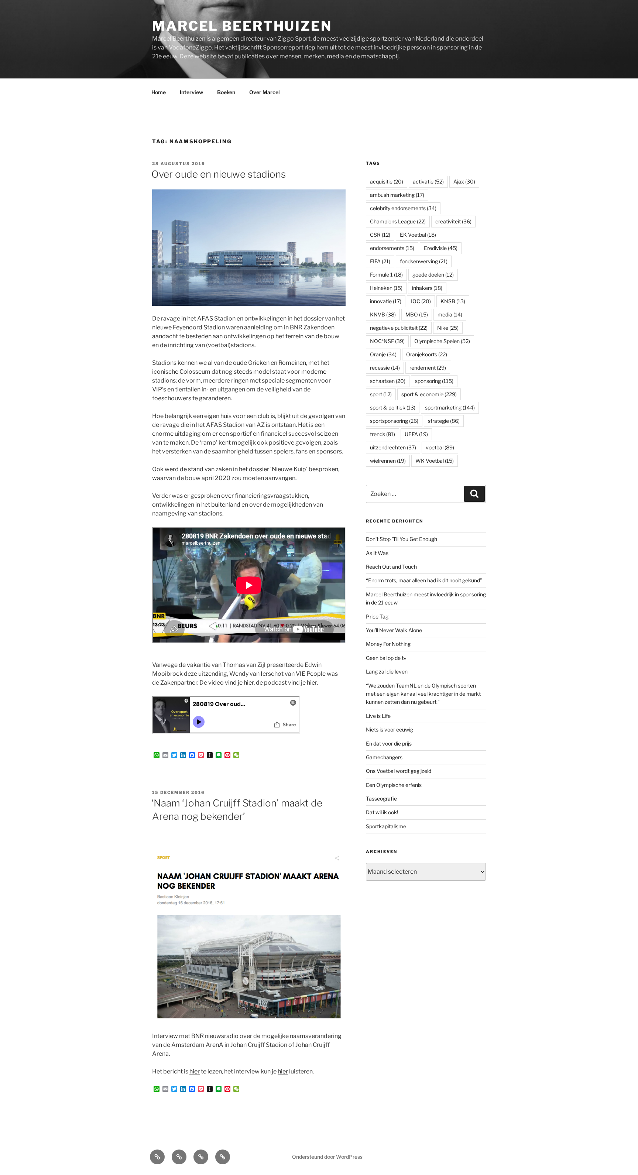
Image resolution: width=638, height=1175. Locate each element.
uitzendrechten (393, 447)
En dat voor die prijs (389, 743)
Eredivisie (440, 248)
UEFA (416, 434)
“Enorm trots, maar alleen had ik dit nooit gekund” (424, 580)
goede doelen (433, 274)
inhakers (427, 288)
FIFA (380, 261)
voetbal (440, 447)
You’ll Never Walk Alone (394, 630)
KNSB (452, 301)
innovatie (385, 301)
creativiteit (453, 221)
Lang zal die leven (387, 671)
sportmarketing (450, 407)
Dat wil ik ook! (382, 812)
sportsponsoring (394, 421)
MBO (416, 314)
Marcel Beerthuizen (242, 26)
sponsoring (434, 381)
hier (249, 682)
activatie (428, 181)
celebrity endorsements (403, 208)
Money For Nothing (388, 644)
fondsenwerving (423, 261)
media (450, 314)
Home (158, 92)
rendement (427, 367)
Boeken (226, 92)
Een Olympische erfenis (394, 785)
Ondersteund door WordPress (327, 1157)
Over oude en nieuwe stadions (218, 174)
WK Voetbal (434, 461)
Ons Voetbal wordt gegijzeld (398, 771)
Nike (448, 328)
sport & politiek (392, 407)
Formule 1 (386, 274)
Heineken (386, 288)
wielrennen (388, 461)
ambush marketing (397, 195)
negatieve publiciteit (399, 328)
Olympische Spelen (442, 341)
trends (382, 434)
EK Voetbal (418, 235)
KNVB (383, 314)
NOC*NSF (387, 341)
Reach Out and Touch (391, 566)
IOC (421, 301)
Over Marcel (264, 92)
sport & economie (429, 394)
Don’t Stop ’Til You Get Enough (401, 539)
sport (381, 394)
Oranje (383, 354)
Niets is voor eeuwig (389, 729)
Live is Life (378, 716)
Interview (191, 92)
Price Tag (377, 616)
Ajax (464, 181)
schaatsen (387, 381)
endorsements (392, 248)
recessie (385, 367)
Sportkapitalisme (386, 826)
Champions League (398, 221)
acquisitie (386, 181)
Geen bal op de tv (386, 658)
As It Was (377, 553)
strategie (444, 421)
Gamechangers (384, 757)
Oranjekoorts (426, 354)
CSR (380, 235)
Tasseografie (381, 798)
